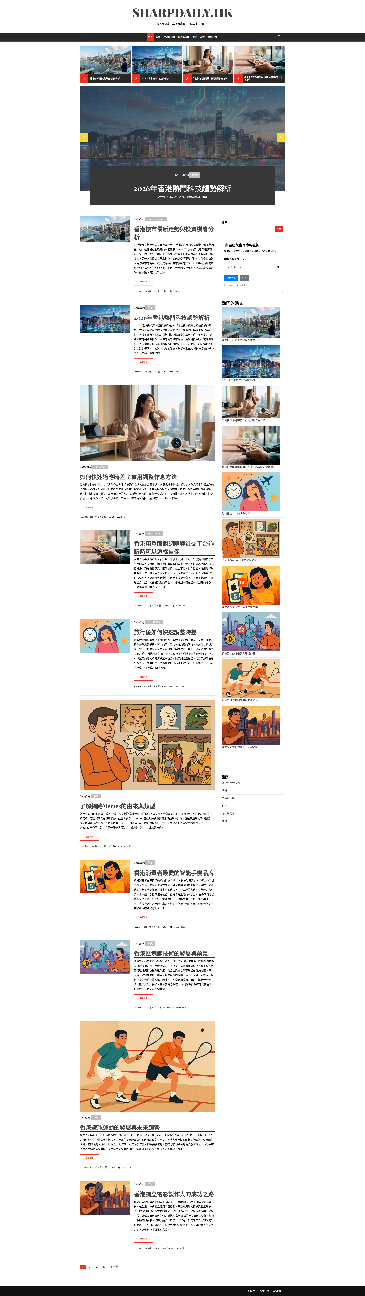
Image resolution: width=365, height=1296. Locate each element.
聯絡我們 (252, 1291)
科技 (202, 37)
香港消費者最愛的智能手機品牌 (174, 872)
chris (204, 197)
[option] (105, 64)
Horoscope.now (234, 285)
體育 (194, 37)
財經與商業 (183, 37)
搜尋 (224, 222)
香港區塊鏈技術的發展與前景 (171, 953)
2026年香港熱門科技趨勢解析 (182, 188)
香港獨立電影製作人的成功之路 (174, 1194)
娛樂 (158, 37)
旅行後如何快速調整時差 (165, 632)
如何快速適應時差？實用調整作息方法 (128, 476)
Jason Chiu (180, 605)
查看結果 (231, 277)
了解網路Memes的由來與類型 (117, 806)
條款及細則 (277, 1291)
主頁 (150, 37)
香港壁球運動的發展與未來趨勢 (120, 1127)
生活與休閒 (169, 37)
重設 (244, 277)
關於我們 (212, 37)
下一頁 (114, 1266)
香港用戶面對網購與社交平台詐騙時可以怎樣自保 (250, 467)
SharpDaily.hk (182, 12)
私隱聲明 (264, 1291)
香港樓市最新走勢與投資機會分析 (241, 340)
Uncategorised (156, 219)
